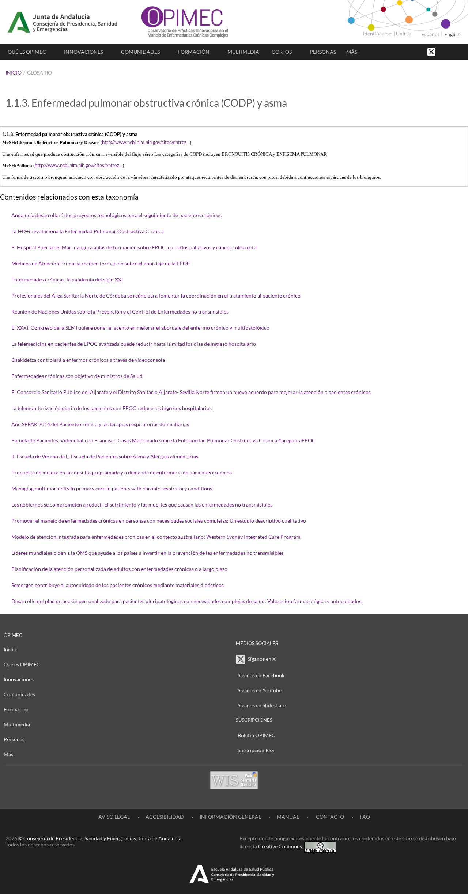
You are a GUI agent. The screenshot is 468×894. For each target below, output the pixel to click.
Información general (230, 817)
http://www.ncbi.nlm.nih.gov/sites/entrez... (146, 142)
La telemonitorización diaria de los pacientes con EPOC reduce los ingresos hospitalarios (111, 408)
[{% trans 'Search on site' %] (459, 51)
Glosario (39, 72)
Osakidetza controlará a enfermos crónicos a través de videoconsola (88, 360)
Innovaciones (83, 52)
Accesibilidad (165, 817)
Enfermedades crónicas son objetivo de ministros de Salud (77, 376)
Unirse (403, 33)
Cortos (282, 52)
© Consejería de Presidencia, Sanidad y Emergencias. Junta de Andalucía (99, 838)
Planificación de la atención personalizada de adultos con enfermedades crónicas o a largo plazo (119, 569)
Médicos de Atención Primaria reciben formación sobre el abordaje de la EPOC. (101, 263)
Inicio (13, 72)
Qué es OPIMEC (27, 52)
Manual (288, 817)
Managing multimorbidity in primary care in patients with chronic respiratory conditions (111, 488)
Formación (194, 52)
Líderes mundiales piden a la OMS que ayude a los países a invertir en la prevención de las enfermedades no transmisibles (147, 553)
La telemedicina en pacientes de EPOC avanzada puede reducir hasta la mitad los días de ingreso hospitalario (133, 344)
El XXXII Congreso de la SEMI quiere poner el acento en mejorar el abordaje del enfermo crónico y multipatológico (140, 328)
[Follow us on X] (432, 51)
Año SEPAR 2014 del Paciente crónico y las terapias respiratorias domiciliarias (100, 424)
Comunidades (140, 52)
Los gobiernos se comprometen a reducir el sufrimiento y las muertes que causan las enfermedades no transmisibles (141, 504)
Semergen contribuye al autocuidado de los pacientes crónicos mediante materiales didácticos (117, 585)
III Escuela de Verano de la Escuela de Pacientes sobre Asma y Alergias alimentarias (104, 456)
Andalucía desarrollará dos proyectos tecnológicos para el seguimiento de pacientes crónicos (116, 215)
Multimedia (243, 52)
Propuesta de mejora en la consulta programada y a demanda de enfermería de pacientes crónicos (121, 472)
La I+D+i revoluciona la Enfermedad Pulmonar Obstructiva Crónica (87, 231)
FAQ (365, 817)
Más (351, 52)
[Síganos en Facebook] (444, 51)
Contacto (329, 817)
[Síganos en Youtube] (451, 51)
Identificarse (377, 33)
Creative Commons (280, 846)
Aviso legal (114, 817)
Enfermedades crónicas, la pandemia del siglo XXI (67, 279)
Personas (323, 52)
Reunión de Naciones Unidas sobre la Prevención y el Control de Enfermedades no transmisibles (120, 311)
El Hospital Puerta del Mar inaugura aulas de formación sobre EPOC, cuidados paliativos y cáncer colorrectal (134, 247)
